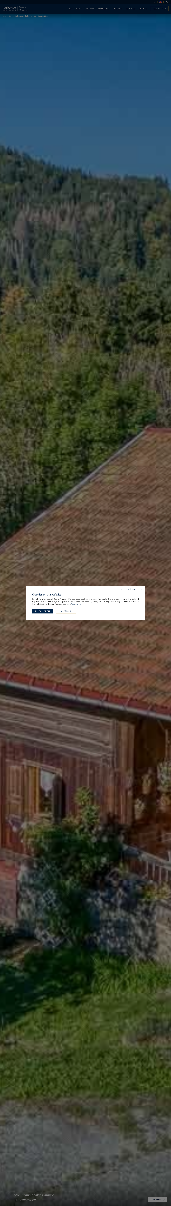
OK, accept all (42, 611)
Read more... (76, 604)
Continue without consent (130, 589)
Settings (66, 611)
